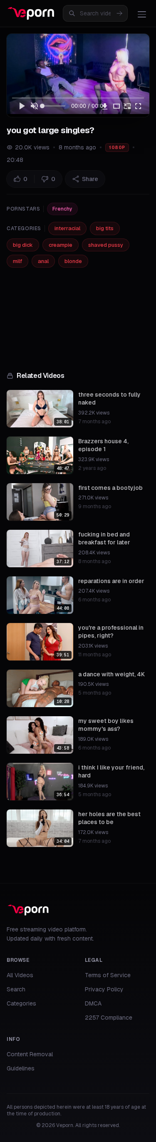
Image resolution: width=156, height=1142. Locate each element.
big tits (105, 228)
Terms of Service (108, 975)
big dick (23, 244)
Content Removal (30, 1054)
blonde (73, 261)
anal (43, 261)
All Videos (20, 975)
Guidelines (21, 1068)
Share (90, 179)
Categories (21, 1003)
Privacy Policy (104, 989)
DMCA (93, 1003)
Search (16, 989)
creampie (60, 244)
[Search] (119, 13)
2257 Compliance (108, 1017)
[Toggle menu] (141, 14)
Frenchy (62, 209)
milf (17, 261)
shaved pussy (105, 244)
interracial (67, 228)
